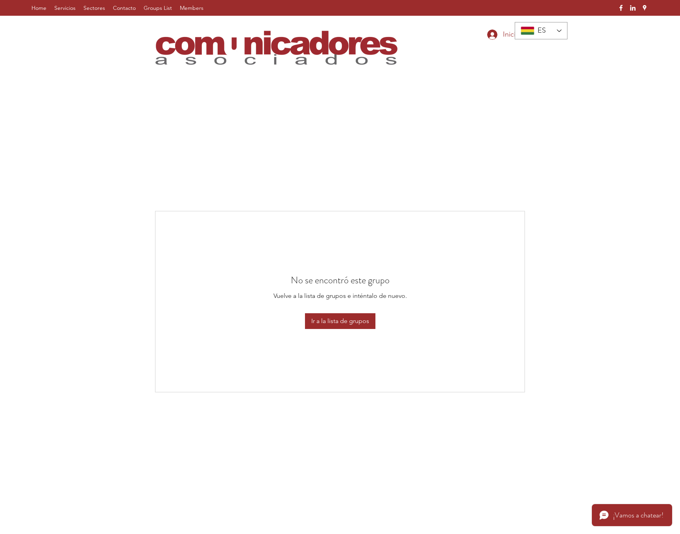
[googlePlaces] (645, 8)
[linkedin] (633, 8)
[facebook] (621, 8)
